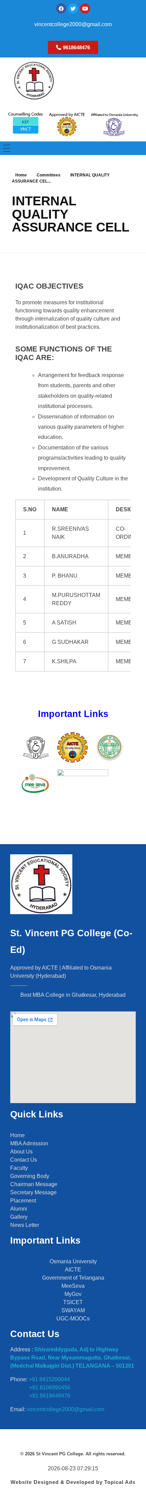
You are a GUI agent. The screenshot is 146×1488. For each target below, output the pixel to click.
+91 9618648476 (49, 1396)
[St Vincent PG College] (64, 80)
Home (21, 175)
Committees (48, 175)
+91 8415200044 (49, 1379)
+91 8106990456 (49, 1387)
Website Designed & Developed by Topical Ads (73, 1482)
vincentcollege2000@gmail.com (73, 24)
